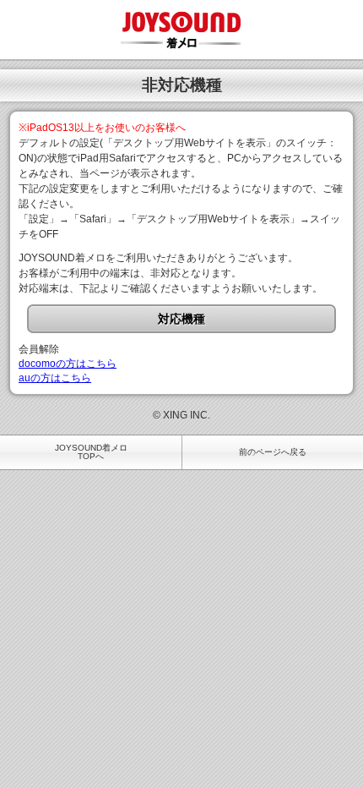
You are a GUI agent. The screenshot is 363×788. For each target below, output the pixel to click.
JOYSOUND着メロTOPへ (91, 452)
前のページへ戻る (272, 452)
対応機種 (181, 319)
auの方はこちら (55, 378)
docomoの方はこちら (67, 363)
